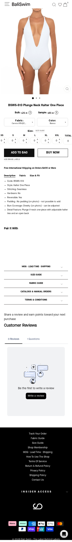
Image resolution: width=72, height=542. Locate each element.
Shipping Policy (37, 475)
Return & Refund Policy (37, 466)
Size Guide (36, 275)
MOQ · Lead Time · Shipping (36, 267)
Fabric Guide (36, 283)
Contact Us (38, 480)
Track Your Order (38, 434)
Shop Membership (38, 448)
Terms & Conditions (36, 300)
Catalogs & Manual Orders (36, 292)
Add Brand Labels (12, 159)
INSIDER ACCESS (36, 491)
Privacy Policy (37, 471)
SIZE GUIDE (40, 131)
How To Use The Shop (37, 457)
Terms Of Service (38, 461)
